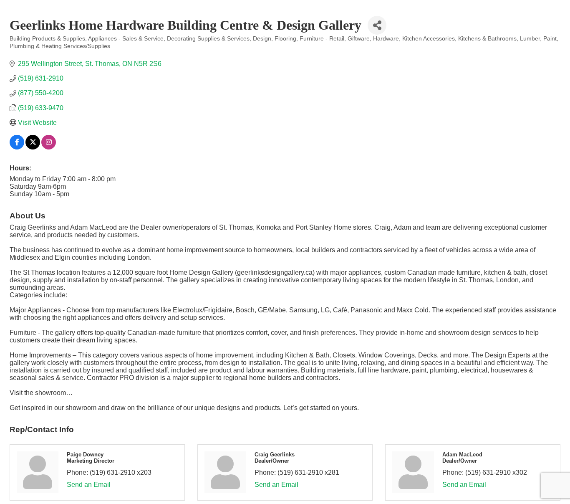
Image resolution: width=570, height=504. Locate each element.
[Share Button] (377, 25)
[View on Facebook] (17, 147)
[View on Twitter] (32, 147)
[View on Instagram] (48, 147)
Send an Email (89, 484)
